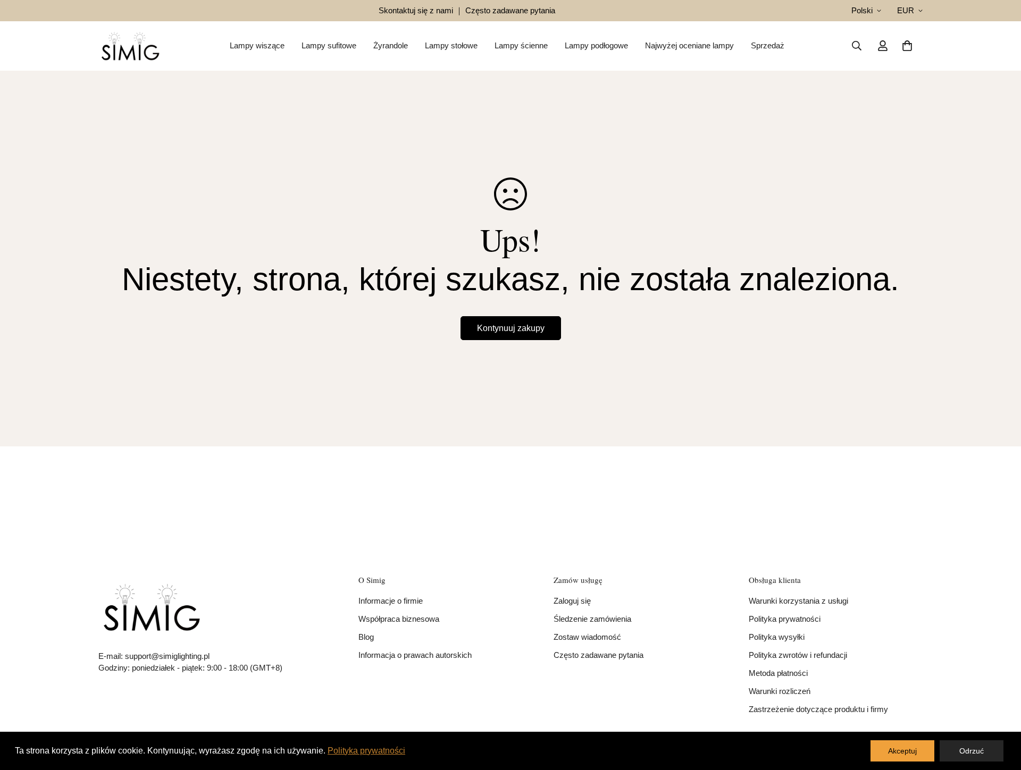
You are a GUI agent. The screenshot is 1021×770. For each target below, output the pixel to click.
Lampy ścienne (521, 45)
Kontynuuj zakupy (511, 328)
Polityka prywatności (785, 618)
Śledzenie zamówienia (592, 618)
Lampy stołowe (451, 45)
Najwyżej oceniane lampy (689, 45)
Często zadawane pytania (598, 654)
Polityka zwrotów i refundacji (798, 654)
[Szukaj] (857, 45)
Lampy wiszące (257, 45)
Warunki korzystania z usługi (798, 600)
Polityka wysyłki (777, 636)
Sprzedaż (767, 45)
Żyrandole (390, 45)
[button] (907, 45)
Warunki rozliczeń (779, 691)
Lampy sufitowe (329, 45)
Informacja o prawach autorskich (415, 654)
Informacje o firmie (390, 600)
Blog (366, 636)
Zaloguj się (572, 600)
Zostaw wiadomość (587, 636)
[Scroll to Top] (1000, 712)
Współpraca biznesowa (398, 618)
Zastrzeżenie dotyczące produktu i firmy (818, 709)
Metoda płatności (778, 673)
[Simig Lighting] (130, 46)
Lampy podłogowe (596, 45)
